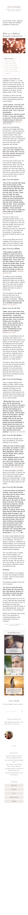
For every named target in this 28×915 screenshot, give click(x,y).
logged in (11, 704)
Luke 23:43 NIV (8, 213)
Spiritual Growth (14, 625)
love (17, 80)
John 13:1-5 (16, 532)
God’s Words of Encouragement (14, 650)
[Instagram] (15, 745)
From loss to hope (14, 8)
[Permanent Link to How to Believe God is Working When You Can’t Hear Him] (14, 674)
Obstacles (14, 789)
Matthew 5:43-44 (8, 157)
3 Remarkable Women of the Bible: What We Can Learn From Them (14, 691)
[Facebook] (13, 745)
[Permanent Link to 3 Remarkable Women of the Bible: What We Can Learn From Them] (14, 695)
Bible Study (14, 785)
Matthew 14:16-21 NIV (17, 432)
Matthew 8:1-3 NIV (9, 332)
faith (4, 304)
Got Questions (12, 304)
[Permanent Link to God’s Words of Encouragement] (14, 654)
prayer (14, 793)
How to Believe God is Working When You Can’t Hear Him (14, 671)
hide (15, 58)
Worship (14, 801)
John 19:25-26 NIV (17, 467)
